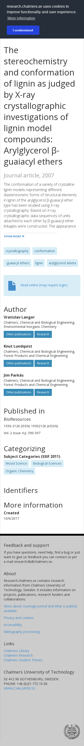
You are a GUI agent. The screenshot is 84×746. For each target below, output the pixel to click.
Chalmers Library (16, 650)
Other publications (18, 334)
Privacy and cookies (19, 618)
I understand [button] (23, 30)
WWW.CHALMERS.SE (19, 688)
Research (43, 334)
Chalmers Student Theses (23, 660)
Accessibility (13, 624)
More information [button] (21, 18)
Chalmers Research (18, 655)
